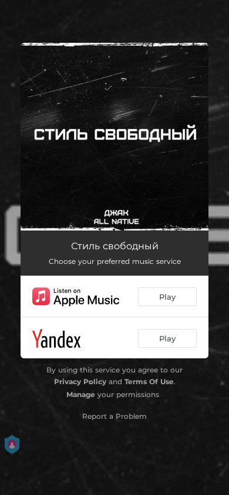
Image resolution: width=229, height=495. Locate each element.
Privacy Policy (80, 381)
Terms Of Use (149, 381)
